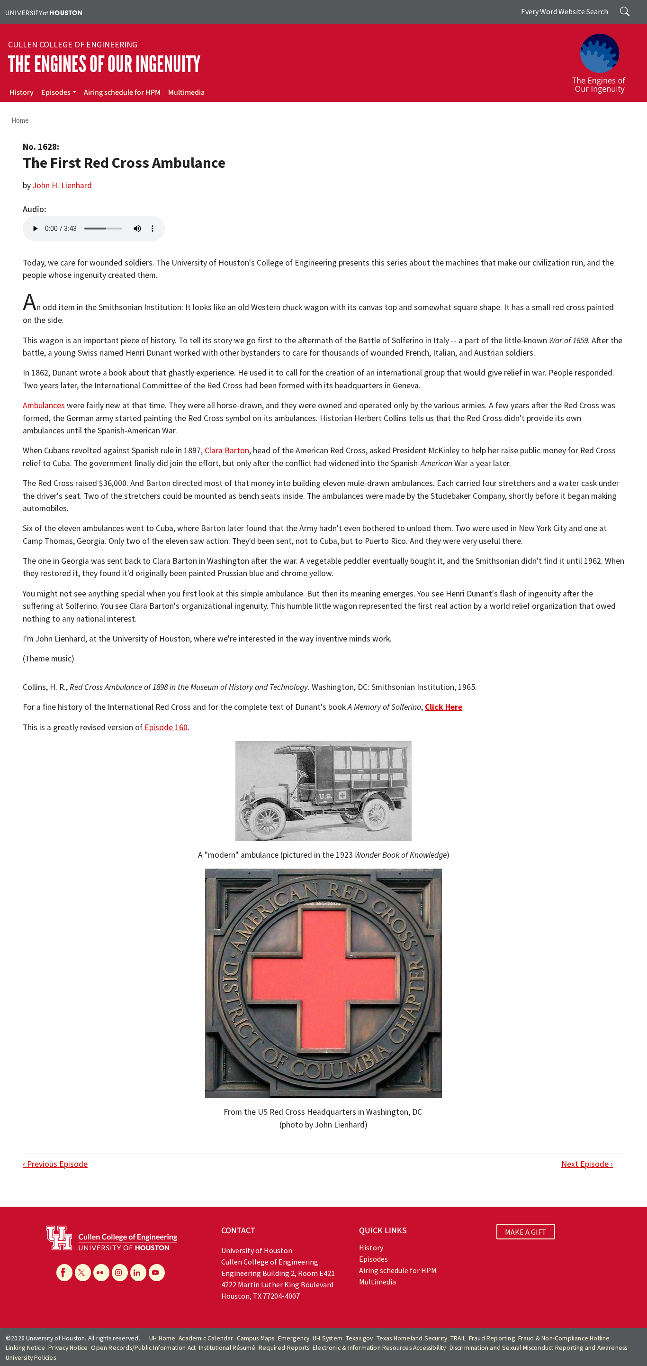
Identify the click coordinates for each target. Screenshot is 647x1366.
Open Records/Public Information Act (143, 1348)
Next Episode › (587, 1164)
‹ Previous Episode (55, 1164)
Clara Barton (227, 450)
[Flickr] (101, 1272)
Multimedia (186, 92)
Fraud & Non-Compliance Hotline (564, 1338)
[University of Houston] (44, 12)
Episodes (56, 92)
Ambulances (44, 405)
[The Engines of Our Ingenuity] (604, 59)
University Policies (31, 1358)
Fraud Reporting (492, 1338)
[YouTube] (157, 1272)
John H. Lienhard (62, 185)
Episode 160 (166, 727)
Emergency (294, 1338)
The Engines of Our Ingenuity (104, 64)
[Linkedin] (138, 1272)
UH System (327, 1338)
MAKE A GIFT (526, 1232)
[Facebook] (64, 1272)
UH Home (162, 1338)
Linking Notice (25, 1348)
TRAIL (458, 1338)
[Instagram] (120, 1272)
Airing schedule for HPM (122, 92)
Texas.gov (359, 1338)
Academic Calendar (206, 1338)
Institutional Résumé (227, 1348)
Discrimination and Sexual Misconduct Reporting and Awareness (538, 1348)
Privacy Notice (68, 1348)
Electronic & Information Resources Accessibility (379, 1348)
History (21, 92)
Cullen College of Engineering (72, 44)
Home (20, 120)
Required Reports (284, 1348)
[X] (83, 1272)
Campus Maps (256, 1338)
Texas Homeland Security (412, 1338)
